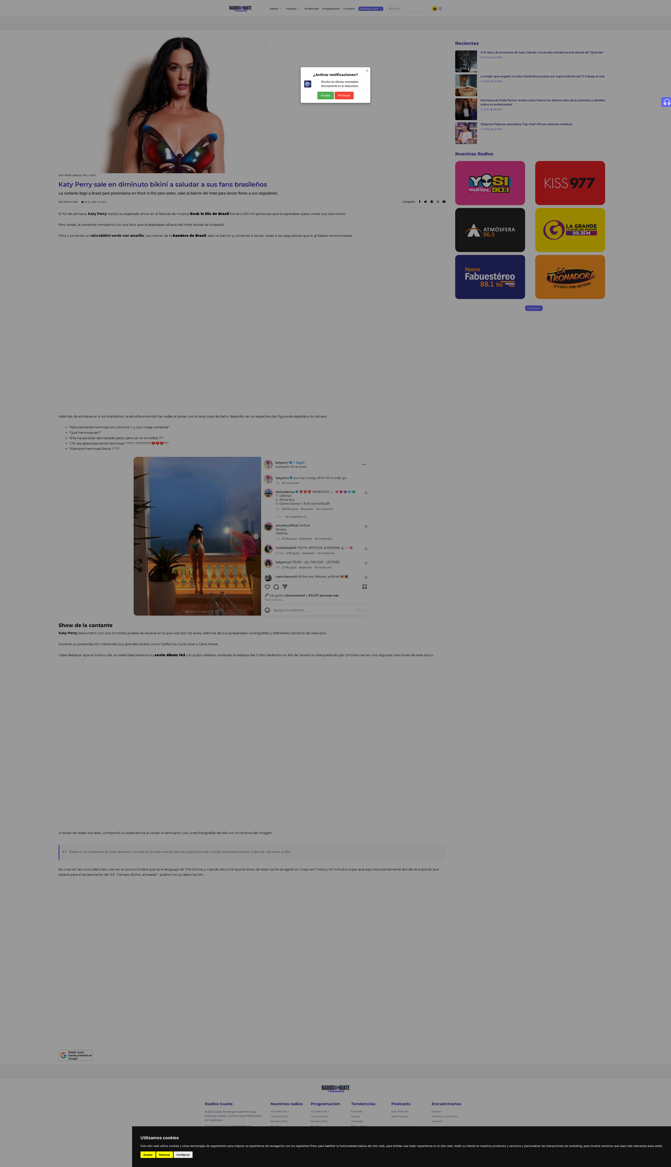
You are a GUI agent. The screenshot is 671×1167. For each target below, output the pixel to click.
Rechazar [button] (164, 1154)
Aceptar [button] (148, 1154)
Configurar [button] (183, 1154)
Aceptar (325, 95)
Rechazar (344, 95)
